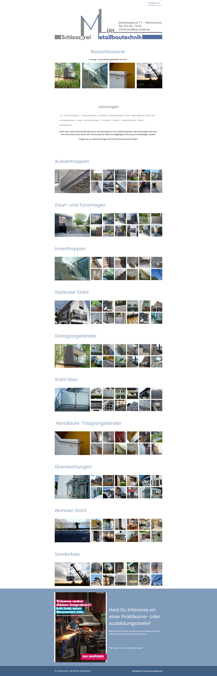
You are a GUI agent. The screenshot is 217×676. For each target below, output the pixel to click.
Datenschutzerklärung (152, 671)
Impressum (137, 671)
